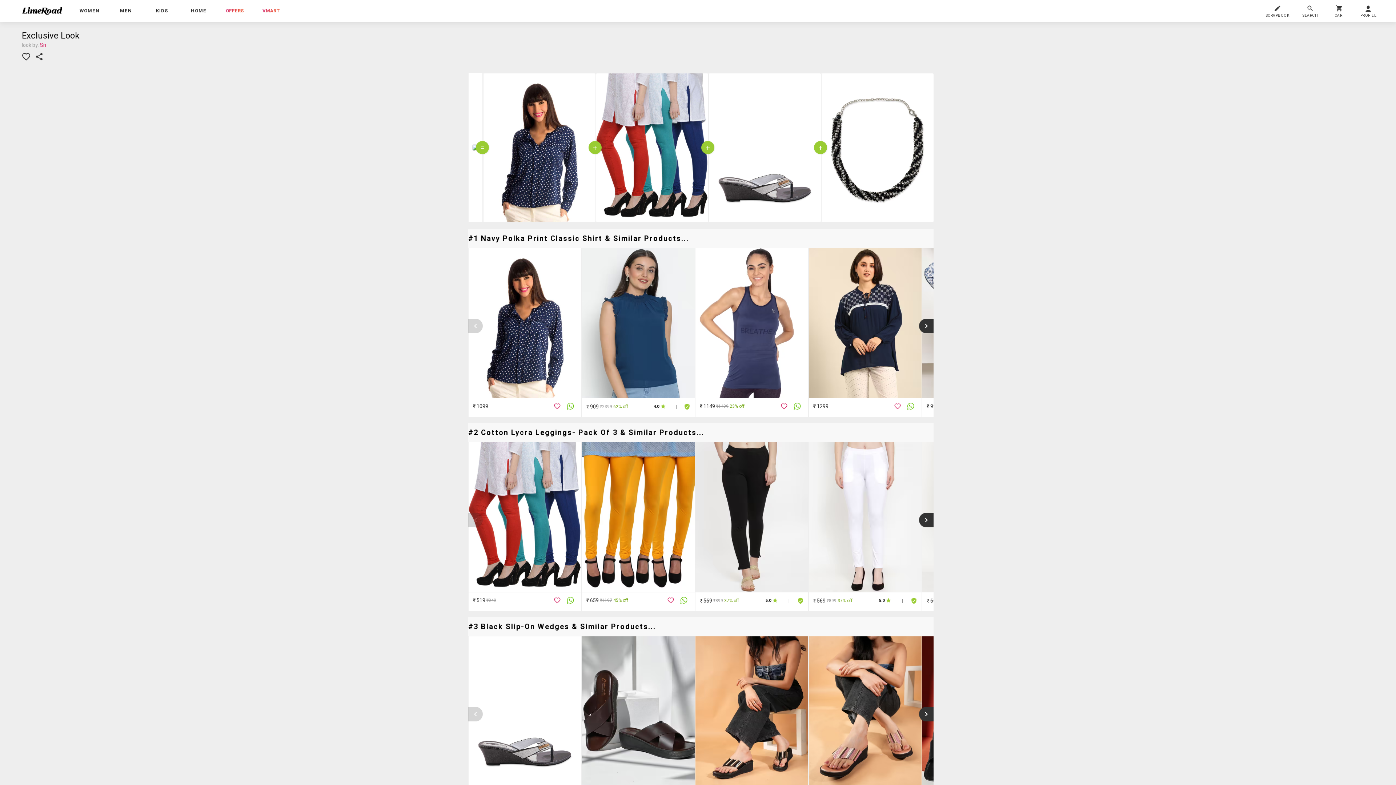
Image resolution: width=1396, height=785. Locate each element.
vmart (271, 10)
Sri (43, 45)
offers (235, 10)
